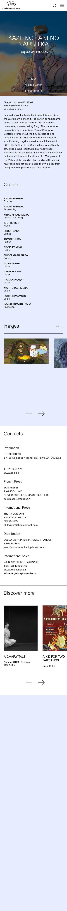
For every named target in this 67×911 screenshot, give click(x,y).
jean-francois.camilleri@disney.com (24, 547)
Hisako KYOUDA (13, 279)
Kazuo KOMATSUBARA (17, 304)
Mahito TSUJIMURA (16, 287)
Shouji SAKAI (12, 231)
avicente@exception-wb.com (20, 573)
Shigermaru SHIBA (16, 255)
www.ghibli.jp (11, 472)
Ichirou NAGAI (13, 271)
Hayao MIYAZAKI (14, 198)
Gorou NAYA (12, 263)
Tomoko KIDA (12, 239)
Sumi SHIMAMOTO (15, 296)
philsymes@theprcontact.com (21, 525)
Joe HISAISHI (11, 223)
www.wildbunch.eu (15, 569)
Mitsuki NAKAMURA (16, 214)
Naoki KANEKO (13, 247)
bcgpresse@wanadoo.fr (17, 499)
